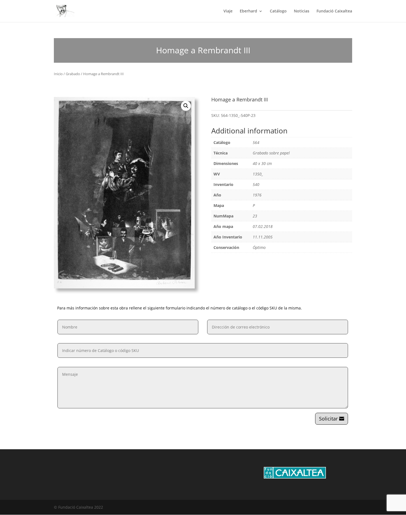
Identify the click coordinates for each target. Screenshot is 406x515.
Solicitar (328, 418)
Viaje (228, 11)
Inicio (58, 73)
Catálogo (278, 11)
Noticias (301, 11)
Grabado (73, 73)
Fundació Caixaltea (334, 11)
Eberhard (248, 11)
